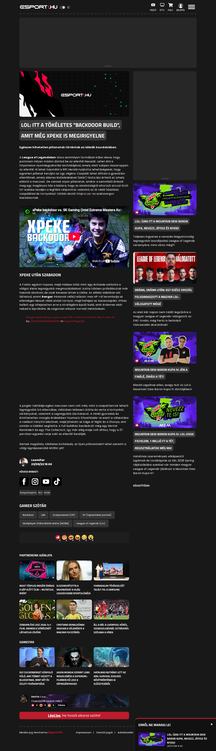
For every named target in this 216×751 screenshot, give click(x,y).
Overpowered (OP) (64, 515)
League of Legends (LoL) (90, 523)
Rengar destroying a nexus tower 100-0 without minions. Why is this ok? (70, 317)
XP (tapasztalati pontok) (97, 515)
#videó (47, 492)
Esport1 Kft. (55, 732)
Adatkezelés (125, 732)
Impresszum (83, 732)
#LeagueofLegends (28, 492)
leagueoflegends (74, 321)
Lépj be (54, 715)
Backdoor (28, 515)
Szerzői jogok (104, 732)
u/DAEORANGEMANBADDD (44, 321)
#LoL (40, 492)
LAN (43, 515)
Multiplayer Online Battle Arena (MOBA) (46, 523)
